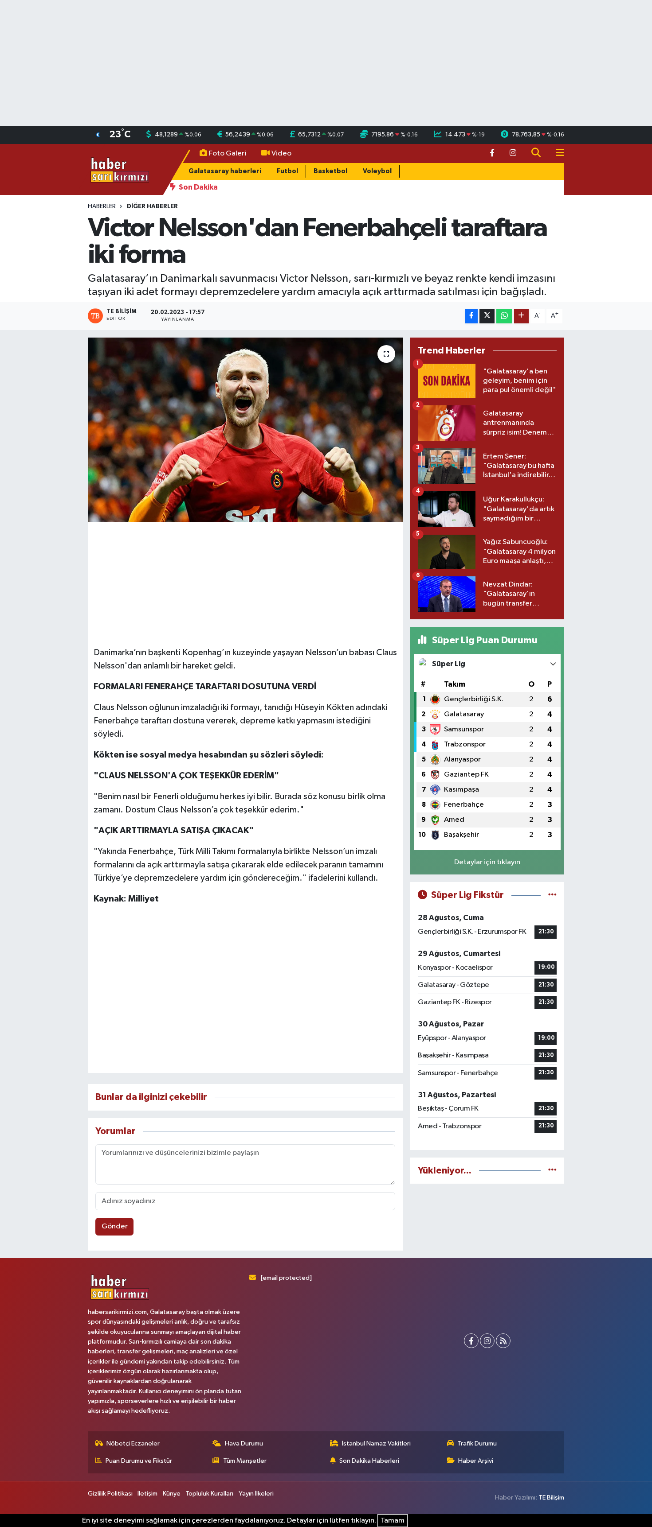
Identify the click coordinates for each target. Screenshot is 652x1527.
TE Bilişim (551, 1497)
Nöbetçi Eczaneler (133, 1443)
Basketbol (330, 171)
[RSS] (503, 1340)
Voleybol (377, 171)
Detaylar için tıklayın (487, 862)
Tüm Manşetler (245, 1460)
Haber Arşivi (475, 1460)
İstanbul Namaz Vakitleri (376, 1443)
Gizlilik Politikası (110, 1493)
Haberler (102, 206)
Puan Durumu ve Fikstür (139, 1460)
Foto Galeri (227, 153)
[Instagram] (487, 1340)
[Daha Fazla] (521, 316)
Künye (172, 1493)
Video (281, 153)
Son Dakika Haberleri (369, 1460)
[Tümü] (552, 1170)
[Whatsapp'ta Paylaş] (504, 316)
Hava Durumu (244, 1443)
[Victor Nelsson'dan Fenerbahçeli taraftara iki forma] (245, 430)
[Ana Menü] (556, 153)
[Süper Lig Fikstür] (552, 895)
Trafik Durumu (477, 1443)
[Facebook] (471, 1340)
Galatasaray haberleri (225, 171)
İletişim (147, 1493)
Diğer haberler (152, 206)
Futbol (287, 171)
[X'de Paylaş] (487, 316)
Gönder (115, 1226)
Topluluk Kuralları (209, 1493)
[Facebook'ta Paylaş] (471, 316)
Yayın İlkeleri (256, 1493)
